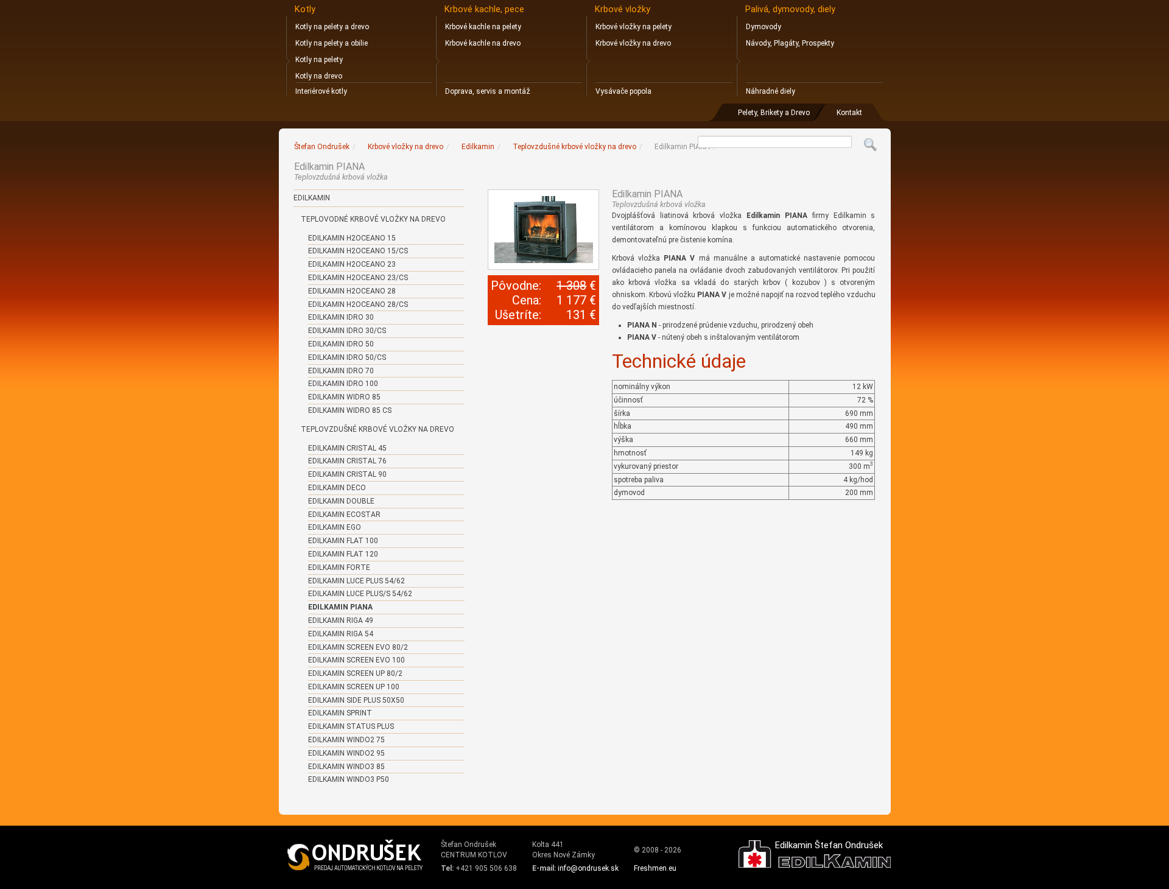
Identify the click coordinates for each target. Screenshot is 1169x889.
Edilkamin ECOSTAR (344, 514)
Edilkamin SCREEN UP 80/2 (355, 673)
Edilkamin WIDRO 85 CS (349, 410)
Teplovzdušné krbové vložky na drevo (377, 429)
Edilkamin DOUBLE (341, 501)
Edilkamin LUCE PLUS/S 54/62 (360, 593)
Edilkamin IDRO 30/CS (347, 330)
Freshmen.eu (655, 868)
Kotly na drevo (318, 76)
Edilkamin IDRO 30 (341, 317)
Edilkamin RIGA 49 (340, 620)
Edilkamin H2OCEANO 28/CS (358, 304)
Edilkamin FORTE (339, 567)
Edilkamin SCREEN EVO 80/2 (358, 647)
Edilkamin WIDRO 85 (344, 397)
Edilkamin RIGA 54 (340, 634)
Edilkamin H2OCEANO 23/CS (358, 277)
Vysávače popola (623, 91)
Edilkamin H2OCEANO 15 (352, 238)
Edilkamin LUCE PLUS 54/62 (356, 581)
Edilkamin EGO (334, 527)
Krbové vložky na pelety (633, 27)
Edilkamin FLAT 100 (343, 540)
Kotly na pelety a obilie (331, 43)
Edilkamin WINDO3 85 (346, 766)
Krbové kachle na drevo (483, 43)
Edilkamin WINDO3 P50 (348, 779)
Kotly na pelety (319, 59)
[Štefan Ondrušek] (356, 855)
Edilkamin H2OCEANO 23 (352, 264)
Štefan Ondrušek (321, 146)
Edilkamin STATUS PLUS (351, 726)
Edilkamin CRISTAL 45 (347, 448)
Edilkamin (311, 198)
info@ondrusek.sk (588, 868)
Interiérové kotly (321, 91)
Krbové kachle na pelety (483, 27)
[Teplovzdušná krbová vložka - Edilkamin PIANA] (543, 229)
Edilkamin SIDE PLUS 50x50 (356, 700)
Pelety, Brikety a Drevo (774, 112)
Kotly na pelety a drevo (332, 27)
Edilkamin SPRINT (340, 713)
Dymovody (763, 27)
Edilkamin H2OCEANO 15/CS (358, 251)
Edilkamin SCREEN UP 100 (353, 687)
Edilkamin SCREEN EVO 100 (356, 660)
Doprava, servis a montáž (487, 91)
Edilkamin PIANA (340, 607)
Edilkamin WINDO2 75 (346, 740)
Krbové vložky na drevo (633, 43)
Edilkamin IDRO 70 (341, 371)
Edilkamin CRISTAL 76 (347, 461)
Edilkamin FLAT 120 (343, 554)
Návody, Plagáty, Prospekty (790, 43)
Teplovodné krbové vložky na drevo (373, 219)
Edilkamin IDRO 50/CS (347, 357)
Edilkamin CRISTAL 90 (347, 474)
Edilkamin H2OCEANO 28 (352, 291)
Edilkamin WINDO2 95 (346, 753)
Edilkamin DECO (337, 487)
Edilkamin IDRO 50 (341, 344)
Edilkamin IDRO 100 (343, 383)
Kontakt (849, 112)
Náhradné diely (770, 91)
